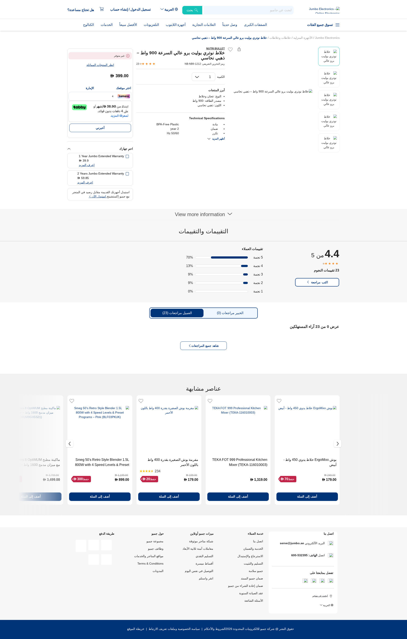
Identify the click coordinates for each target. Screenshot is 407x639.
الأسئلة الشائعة (253, 600)
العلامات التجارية (204, 25)
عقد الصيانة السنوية (251, 593)
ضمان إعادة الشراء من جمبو (245, 585)
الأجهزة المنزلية (302, 37)
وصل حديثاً (229, 25)
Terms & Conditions (150, 563)
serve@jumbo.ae (292, 543)
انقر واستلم (206, 578)
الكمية (221, 76)
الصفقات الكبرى (255, 25)
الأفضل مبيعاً (128, 25)
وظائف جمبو (155, 548)
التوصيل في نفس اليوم (199, 571)
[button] (132, 9)
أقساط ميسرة (204, 563)
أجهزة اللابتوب (175, 25)
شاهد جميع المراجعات (205, 345)
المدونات (158, 571)
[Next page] (314, 91)
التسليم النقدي (204, 556)
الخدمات (107, 25)
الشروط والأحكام (214, 629)
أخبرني (100, 128)
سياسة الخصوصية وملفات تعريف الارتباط (174, 629)
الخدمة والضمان (253, 548)
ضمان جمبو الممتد (252, 578)
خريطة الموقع (135, 629)
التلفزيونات (151, 25)
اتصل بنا (258, 541)
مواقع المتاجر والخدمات (148, 556)
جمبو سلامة (256, 571)
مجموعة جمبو (154, 541)
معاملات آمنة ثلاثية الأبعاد (198, 548)
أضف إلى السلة (307, 496)
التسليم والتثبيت (253, 563)
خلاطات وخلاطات (280, 37)
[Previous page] (231, 91)
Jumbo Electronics (327, 37)
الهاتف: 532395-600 (304, 555)
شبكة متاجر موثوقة (201, 541)
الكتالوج (88, 25)
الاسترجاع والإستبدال (250, 556)
